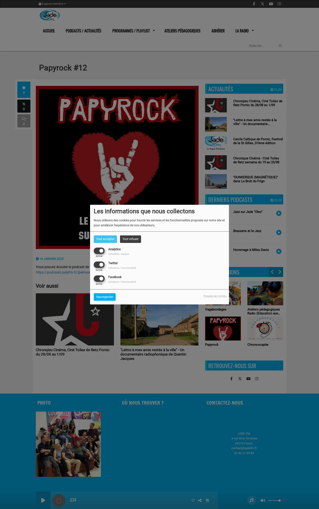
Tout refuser (130, 239)
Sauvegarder (104, 297)
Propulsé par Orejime (215, 296)
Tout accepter (105, 239)
